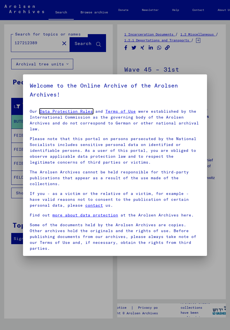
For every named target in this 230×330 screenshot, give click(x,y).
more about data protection (85, 215)
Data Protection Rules (66, 111)
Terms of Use (120, 111)
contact (94, 205)
